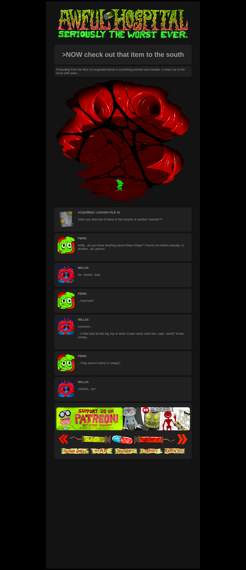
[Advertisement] (123, 469)
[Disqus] (123, 522)
